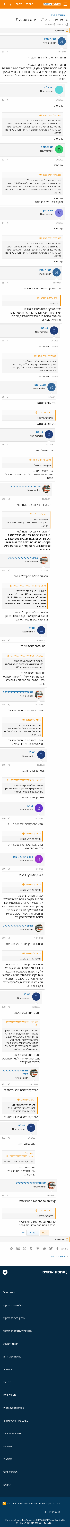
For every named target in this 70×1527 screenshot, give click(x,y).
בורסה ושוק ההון (12, 1356)
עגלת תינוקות (10, 1343)
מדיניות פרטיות (31, 1503)
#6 (3, 340)
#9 (3, 1195)
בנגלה (44, 328)
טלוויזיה (7, 1446)
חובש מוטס (47, 147)
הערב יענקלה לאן (23, 856)
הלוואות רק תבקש (13, 1305)
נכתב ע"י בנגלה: (46, 412)
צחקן (30, 805)
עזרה (20, 1503)
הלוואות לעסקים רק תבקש (17, 1330)
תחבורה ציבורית (12, 1433)
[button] (65, 4)
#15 (3, 765)
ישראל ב (48, 87)
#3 (3, 159)
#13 (3, 570)
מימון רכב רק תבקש (14, 1318)
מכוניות (7, 1382)
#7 (3, 397)
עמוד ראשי (11, 1503)
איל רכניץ (48, 210)
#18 (3, 704)
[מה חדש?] (10, 4)
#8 (3, 444)
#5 (3, 282)
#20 (3, 1006)
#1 (3, 51)
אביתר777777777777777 (26, 486)
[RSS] (4, 1503)
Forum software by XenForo (29, 1521)
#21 (3, 1084)
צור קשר (56, 1503)
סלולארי (7, 1459)
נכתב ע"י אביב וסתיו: (52, 115)
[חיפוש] (4, 4)
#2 (3, 99)
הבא (34, 1232)
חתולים (7, 1484)
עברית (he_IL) (51, 1512)
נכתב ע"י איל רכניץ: (49, 297)
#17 (3, 869)
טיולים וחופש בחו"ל (13, 1407)
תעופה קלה (9, 1395)
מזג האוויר (8, 1369)
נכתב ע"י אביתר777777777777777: (29, 585)
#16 (3, 818)
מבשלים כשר (10, 1471)
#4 (3, 222)
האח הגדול (9, 1292)
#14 (3, 640)
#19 (3, 938)
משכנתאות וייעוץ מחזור (15, 1420)
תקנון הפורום (45, 1503)
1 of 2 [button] (44, 1232)
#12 (3, 499)
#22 (3, 1137)
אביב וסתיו (61, 24)
